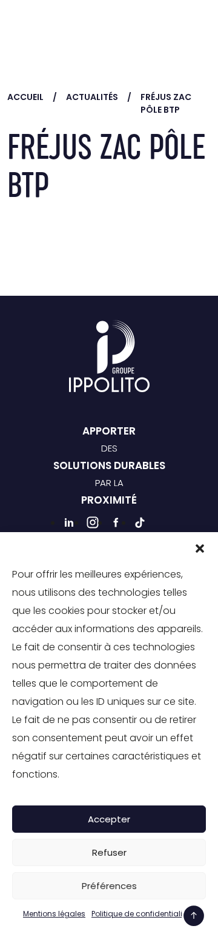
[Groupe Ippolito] (49, 27)
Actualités (92, 97)
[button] (200, 547)
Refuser (109, 852)
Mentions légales (54, 913)
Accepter (109, 819)
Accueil (25, 97)
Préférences (109, 885)
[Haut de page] (194, 916)
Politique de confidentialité (140, 913)
